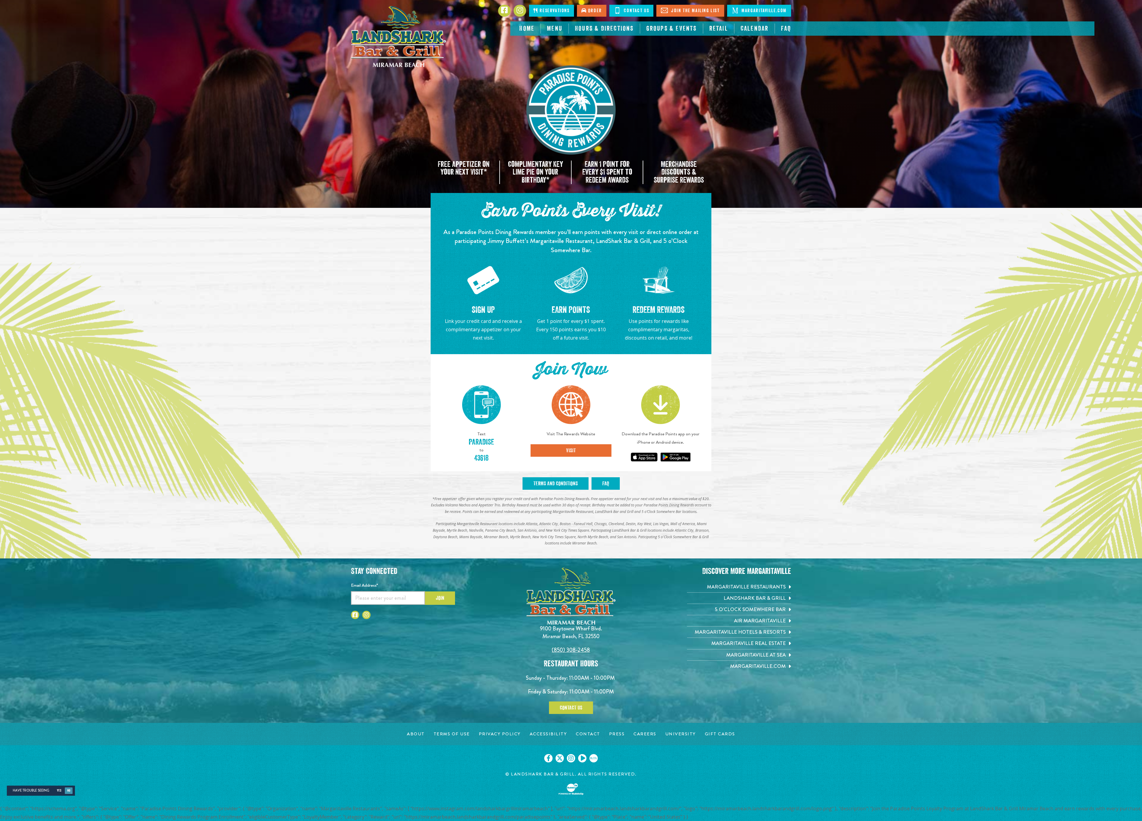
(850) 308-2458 (571, 650)
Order (594, 10)
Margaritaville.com (763, 10)
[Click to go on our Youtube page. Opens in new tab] (582, 758)
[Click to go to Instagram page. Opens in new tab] (520, 11)
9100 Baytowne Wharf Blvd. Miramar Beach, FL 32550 (571, 632)
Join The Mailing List (694, 10)
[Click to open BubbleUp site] (571, 789)
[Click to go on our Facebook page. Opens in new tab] (548, 758)
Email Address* (364, 585)
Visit (571, 450)
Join (440, 598)
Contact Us (635, 10)
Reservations (554, 10)
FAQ (605, 483)
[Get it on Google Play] (676, 457)
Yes (59, 790)
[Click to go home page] (398, 36)
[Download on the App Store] (644, 457)
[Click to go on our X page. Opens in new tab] (560, 758)
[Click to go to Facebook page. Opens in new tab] (504, 11)
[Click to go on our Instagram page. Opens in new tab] (571, 758)
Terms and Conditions (555, 483)
